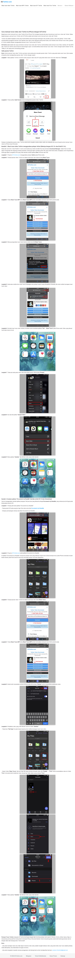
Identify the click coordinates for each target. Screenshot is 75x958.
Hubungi (62, 956)
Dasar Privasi (53, 956)
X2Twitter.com (16, 155)
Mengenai (28, 956)
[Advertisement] (37, 20)
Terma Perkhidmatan (40, 956)
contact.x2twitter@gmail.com (60, 950)
